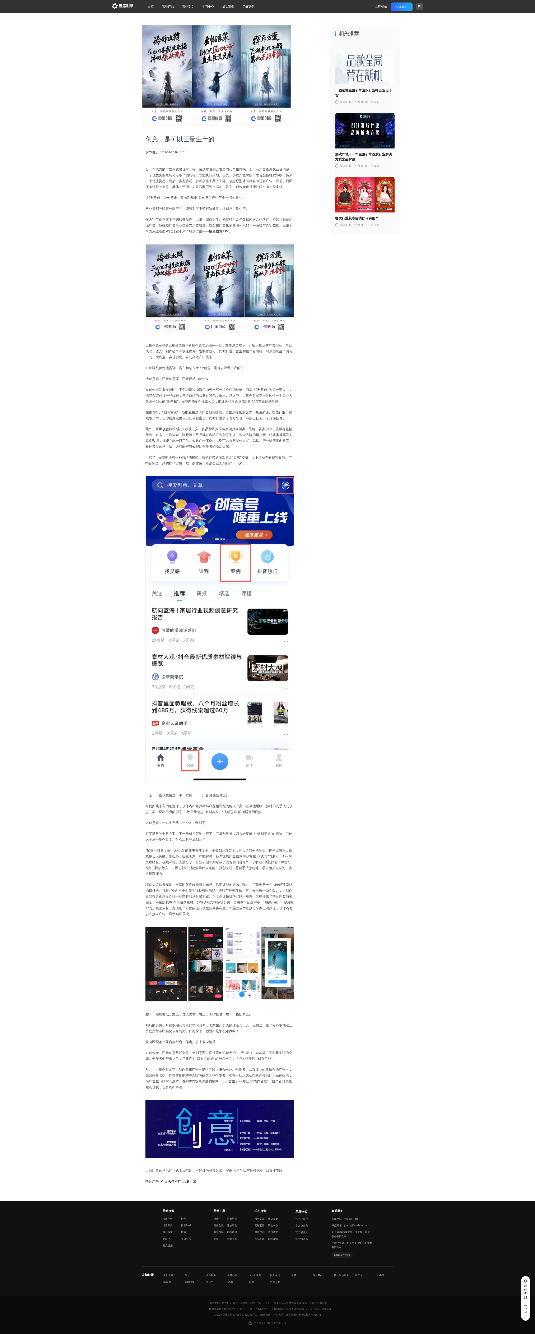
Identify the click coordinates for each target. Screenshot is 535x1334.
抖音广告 (152, 1181)
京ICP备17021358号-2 (245, 1314)
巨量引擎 (189, 1181)
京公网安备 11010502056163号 (270, 1323)
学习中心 (208, 6)
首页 (151, 6)
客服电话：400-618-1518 (345, 1218)
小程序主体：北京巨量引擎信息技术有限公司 (352, 1245)
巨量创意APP (219, 231)
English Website (342, 1254)
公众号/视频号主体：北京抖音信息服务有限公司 (351, 1234)
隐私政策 (265, 1314)
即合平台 (225, 1069)
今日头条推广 (171, 1181)
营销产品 (168, 6)
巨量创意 (162, 429)
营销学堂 (188, 6)
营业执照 (278, 1314)
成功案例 (228, 6)
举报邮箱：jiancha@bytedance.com (350, 1225)
